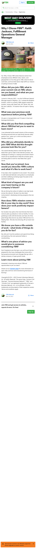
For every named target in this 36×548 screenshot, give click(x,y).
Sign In (23, 2)
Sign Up (30, 311)
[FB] (3, 43)
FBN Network (10, 42)
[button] (18, 306)
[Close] (33, 544)
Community (9, 12)
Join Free (30, 2)
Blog (15, 12)
